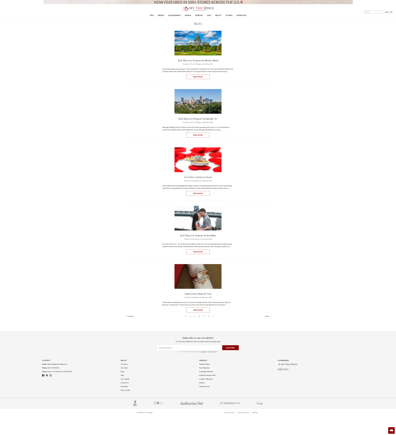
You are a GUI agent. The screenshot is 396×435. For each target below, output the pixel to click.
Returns (202, 383)
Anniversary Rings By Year (198, 293)
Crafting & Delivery (206, 371)
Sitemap (255, 412)
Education (124, 386)
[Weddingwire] (230, 403)
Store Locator (125, 390)
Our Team (124, 368)
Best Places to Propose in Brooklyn (198, 235)
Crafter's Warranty (206, 379)
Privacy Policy (204, 351)
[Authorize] (191, 403)
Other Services (204, 386)
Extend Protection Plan (207, 375)
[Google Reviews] (260, 403)
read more (198, 77)
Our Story (124, 364)
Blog (122, 371)
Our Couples (125, 379)
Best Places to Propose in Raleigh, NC (198, 118)
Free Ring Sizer (204, 368)
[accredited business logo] (135, 403)
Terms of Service (212, 351)
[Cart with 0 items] (392, 12)
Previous (130, 316)
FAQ (122, 375)
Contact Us (125, 383)
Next (267, 316)
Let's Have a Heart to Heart (198, 177)
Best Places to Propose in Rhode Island (198, 60)
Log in (387, 12)
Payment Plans (204, 364)
